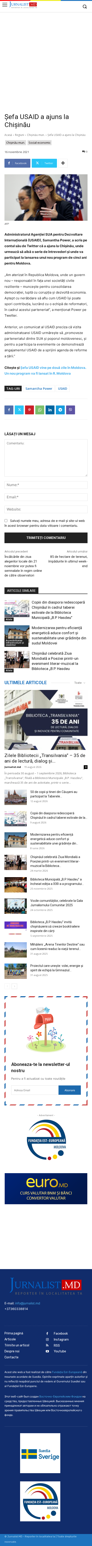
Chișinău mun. (36, 135)
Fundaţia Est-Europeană (67, 1372)
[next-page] (14, 986)
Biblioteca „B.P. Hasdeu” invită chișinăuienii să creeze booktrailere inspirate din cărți (55, 926)
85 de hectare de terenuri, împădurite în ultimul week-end (68, 561)
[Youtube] (47, 1352)
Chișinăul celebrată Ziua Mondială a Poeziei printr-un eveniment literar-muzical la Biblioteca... (55, 861)
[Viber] (70, 409)
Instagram (61, 1339)
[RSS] (47, 1346)
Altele (9, 619)
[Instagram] (47, 1340)
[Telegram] (60, 409)
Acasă (8, 135)
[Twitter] (19, 409)
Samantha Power (38, 388)
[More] (63, 163)
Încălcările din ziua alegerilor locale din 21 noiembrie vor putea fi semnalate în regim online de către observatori (23, 566)
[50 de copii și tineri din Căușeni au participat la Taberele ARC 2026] (15, 797)
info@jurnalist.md (27, 1303)
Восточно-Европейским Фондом (60, 1396)
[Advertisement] (46, 60)
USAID (62, 388)
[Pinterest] (29, 409)
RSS (57, 1345)
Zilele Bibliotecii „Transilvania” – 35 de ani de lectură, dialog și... (44, 758)
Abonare (70, 1090)
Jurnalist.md (12, 767)
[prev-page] (7, 986)
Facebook (61, 1333)
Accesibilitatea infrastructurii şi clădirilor (15, 642)
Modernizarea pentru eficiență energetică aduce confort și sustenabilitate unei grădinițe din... (54, 839)
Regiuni (19, 135)
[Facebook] (8, 409)
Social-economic (39, 143)
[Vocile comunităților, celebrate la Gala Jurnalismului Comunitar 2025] (15, 906)
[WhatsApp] (39, 409)
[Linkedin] (50, 409)
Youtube (60, 1351)
